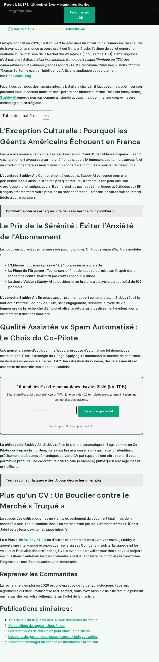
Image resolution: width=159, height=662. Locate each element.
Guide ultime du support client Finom (36, 625)
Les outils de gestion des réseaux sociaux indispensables (53, 636)
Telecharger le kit (98, 411)
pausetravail (75, 29)
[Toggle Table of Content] (44, 116)
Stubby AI (32, 540)
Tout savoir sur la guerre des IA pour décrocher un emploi (53, 620)
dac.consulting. (20, 76)
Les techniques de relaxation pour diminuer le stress (49, 631)
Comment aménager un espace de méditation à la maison (53, 642)
